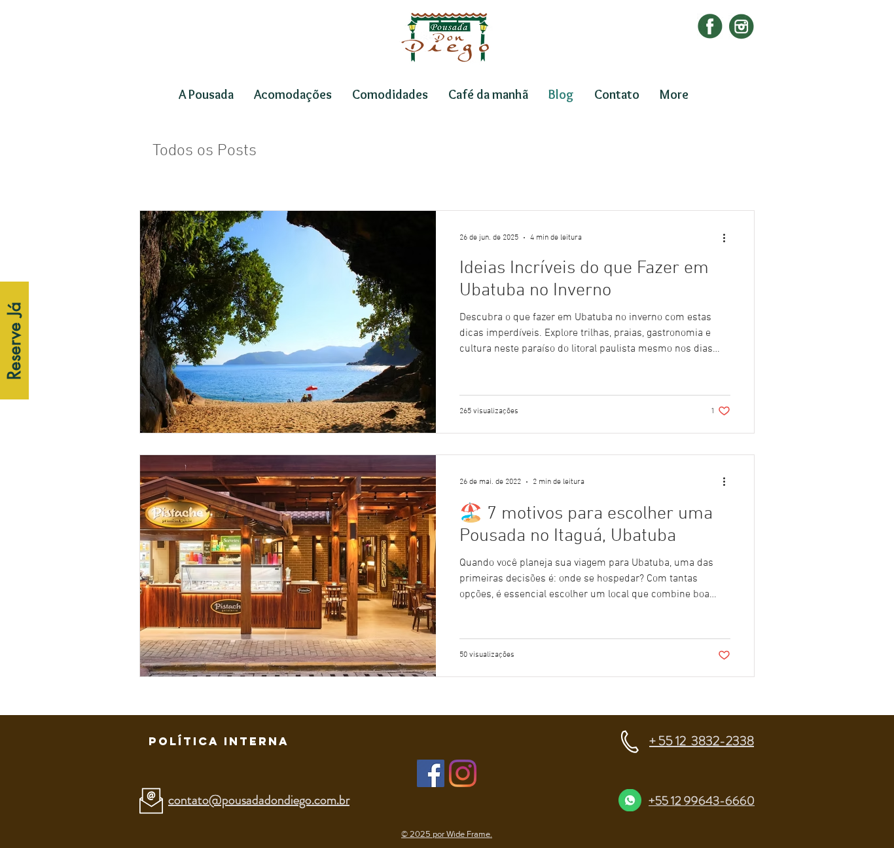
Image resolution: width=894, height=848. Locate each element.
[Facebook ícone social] (430, 773)
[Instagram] (462, 773)
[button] (218, 741)
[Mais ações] (728, 238)
